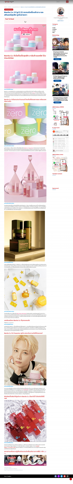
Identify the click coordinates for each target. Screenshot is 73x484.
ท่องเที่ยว (54, 27)
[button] (60, 20)
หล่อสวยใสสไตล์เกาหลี (16, 7)
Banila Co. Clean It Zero (28, 148)
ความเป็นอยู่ (54, 29)
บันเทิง (53, 32)
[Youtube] (64, 476)
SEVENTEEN (25, 389)
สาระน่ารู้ (53, 30)
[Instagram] (58, 476)
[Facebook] (55, 476)
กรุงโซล (33, 92)
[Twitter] (61, 476)
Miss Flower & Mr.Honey (21, 313)
